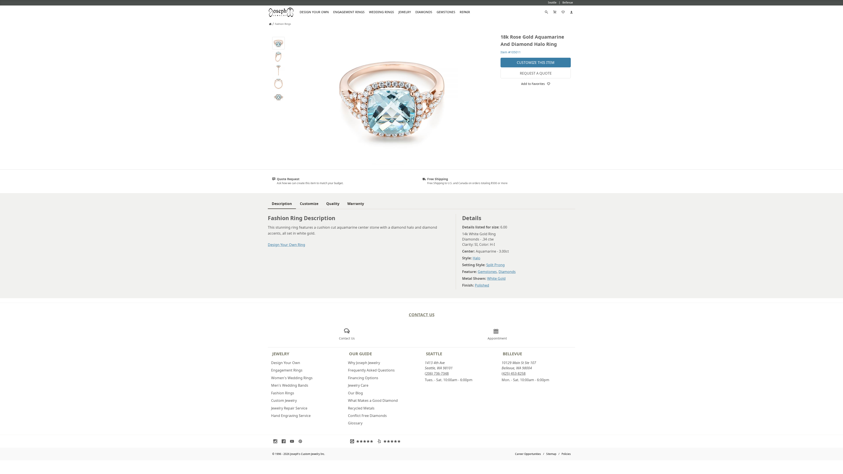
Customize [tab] (309, 203)
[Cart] (554, 12)
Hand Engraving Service (291, 415)
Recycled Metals (361, 408)
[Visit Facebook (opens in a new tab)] (285, 441)
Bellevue (512, 353)
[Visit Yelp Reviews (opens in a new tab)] (389, 441)
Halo (476, 258)
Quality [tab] (332, 203)
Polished (482, 285)
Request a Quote (536, 73)
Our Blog (355, 393)
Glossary (355, 423)
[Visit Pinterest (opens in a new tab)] (301, 441)
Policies (566, 454)
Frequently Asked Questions (371, 370)
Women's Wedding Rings (292, 377)
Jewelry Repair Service (289, 408)
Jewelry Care (358, 385)
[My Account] (571, 12)
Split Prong (495, 264)
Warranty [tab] (355, 203)
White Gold (496, 278)
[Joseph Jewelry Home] (270, 24)
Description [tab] (282, 203)
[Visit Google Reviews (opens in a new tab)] (362, 441)
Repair (465, 12)
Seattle (434, 353)
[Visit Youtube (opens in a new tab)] (293, 441)
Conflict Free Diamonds (367, 415)
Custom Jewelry (284, 400)
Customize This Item (536, 62)
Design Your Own (314, 12)
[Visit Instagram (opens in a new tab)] (276, 441)
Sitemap (551, 454)
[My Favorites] (563, 12)
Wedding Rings (381, 12)
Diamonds (423, 12)
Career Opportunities (528, 454)
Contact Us (421, 314)
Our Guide (360, 353)
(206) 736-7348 (437, 373)
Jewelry (404, 12)
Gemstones (446, 12)
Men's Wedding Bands (289, 385)
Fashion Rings (282, 393)
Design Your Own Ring (286, 244)
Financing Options (363, 377)
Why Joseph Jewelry (364, 362)
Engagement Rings (349, 12)
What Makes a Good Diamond (373, 400)
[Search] (546, 12)
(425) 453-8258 (514, 373)
